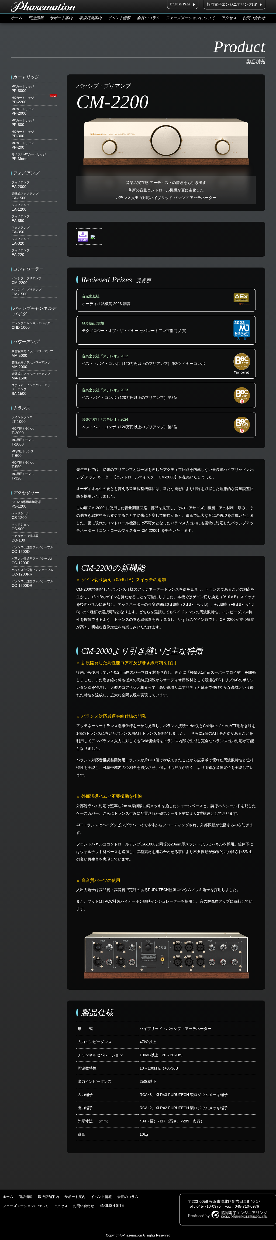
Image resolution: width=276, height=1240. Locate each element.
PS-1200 (26, 504)
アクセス (228, 18)
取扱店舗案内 (90, 18)
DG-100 (26, 538)
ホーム (16, 18)
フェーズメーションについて (190, 18)
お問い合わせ (254, 18)
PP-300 (23, 134)
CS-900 (20, 527)
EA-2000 (20, 185)
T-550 (23, 465)
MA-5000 (32, 354)
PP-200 (23, 145)
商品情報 (36, 18)
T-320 (23, 476)
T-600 (23, 454)
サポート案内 (61, 18)
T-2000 (23, 431)
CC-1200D (32, 550)
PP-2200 (23, 100)
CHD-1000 (32, 325)
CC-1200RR (32, 572)
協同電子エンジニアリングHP (232, 4)
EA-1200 (20, 207)
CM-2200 (26, 281)
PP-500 (23, 123)
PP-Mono (29, 157)
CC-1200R (32, 561)
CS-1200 (20, 516)
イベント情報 (119, 18)
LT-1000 (22, 420)
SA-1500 (31, 389)
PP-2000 (23, 111)
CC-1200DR (32, 584)
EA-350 (20, 230)
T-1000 (23, 442)
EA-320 (20, 241)
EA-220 (20, 253)
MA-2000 (31, 365)
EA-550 (20, 219)
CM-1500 (26, 292)
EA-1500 (25, 196)
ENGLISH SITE (111, 1206)
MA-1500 (31, 376)
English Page (180, 4)
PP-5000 (23, 89)
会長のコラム (148, 18)
